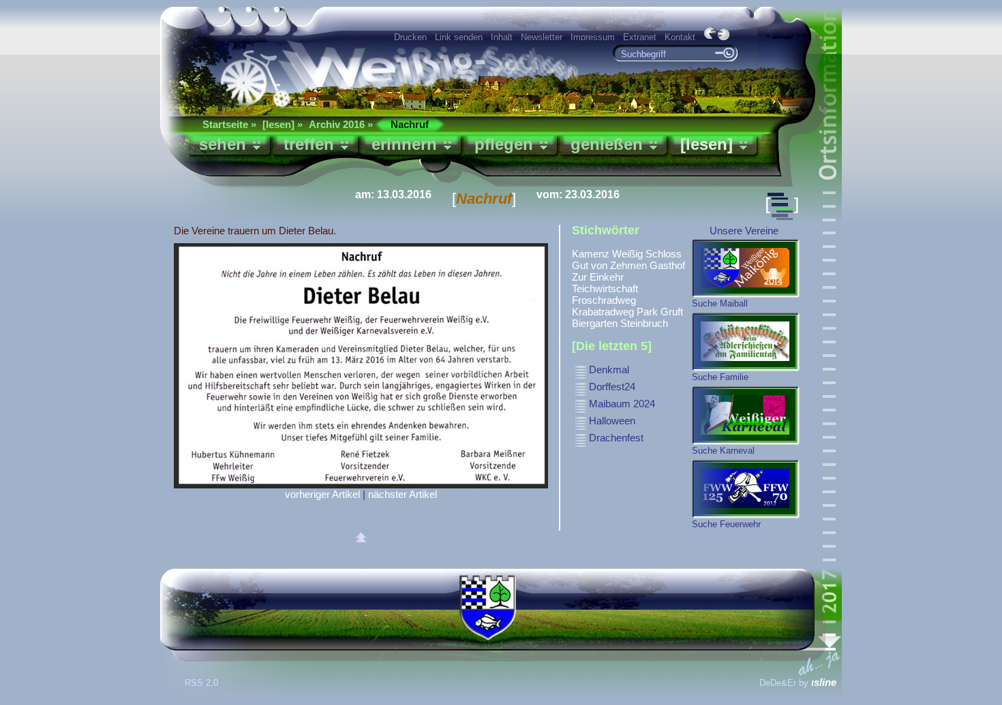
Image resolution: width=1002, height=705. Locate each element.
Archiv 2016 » (341, 124)
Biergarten (595, 323)
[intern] (580, 377)
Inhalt (502, 37)
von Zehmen (619, 265)
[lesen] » (282, 124)
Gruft (672, 311)
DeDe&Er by (797, 683)
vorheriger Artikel (322, 494)
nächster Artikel (402, 494)
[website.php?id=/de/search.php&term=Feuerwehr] (746, 489)
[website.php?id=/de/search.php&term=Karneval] (746, 415)
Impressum (593, 37)
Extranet (639, 37)
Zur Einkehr (598, 277)
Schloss (664, 254)
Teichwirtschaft (605, 288)
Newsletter (541, 37)
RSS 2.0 (203, 683)
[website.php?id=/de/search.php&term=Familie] (746, 342)
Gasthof (667, 265)
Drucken (410, 37)
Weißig (627, 254)
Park (647, 311)
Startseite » (229, 124)
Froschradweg (604, 300)
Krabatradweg (603, 311)
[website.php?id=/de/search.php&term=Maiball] (746, 268)
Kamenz (590, 254)
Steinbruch (644, 323)
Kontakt (680, 37)
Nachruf (410, 124)
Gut (580, 265)
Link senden (459, 37)
